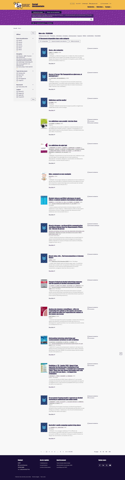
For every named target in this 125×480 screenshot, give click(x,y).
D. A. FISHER (69, 202)
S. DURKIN (71, 342)
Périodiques (49, 23)
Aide (33, 23)
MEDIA (84, 35)
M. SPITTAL (66, 342)
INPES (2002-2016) (53, 234)
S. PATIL (58, 401)
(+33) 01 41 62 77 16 (24, 469)
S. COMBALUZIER (70, 149)
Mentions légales (35, 476)
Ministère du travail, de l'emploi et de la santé (67, 232)
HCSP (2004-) (52, 316)
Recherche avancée (41, 23)
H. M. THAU (58, 202)
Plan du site (43, 476)
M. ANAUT (58, 147)
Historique (85, 3)
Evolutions (52, 365)
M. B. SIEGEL (63, 285)
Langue (18, 89)
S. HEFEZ (56, 52)
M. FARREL (51, 102)
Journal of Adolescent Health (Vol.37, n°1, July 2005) (64, 203)
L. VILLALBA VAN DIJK (71, 401)
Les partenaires (43, 465)
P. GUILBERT (62, 376)
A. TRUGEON (69, 376)
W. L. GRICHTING (59, 427)
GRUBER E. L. (52, 202)
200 (110, 451)
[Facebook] (100, 465)
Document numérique (93, 122)
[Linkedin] (103, 465)
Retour (19, 28)
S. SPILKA (57, 123)
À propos (107, 7)
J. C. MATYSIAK (52, 78)
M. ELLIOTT (63, 401)
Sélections (99, 7)
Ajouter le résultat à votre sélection (59, 41)
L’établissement (44, 463)
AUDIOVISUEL (90, 35)
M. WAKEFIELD (59, 342)
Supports (79, 35)
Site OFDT (78, 3)
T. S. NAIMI (51, 285)
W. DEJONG (69, 285)
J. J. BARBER (52, 427)
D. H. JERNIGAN (77, 285)
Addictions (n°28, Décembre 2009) (60, 261)
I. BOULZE (57, 149)
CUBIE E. (51, 52)
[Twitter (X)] (106, 465)
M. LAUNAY (69, 150)
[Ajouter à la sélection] (88, 48)
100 (106, 451)
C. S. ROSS (57, 285)
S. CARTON (62, 149)
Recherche (91, 7)
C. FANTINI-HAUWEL (79, 149)
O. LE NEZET (52, 123)
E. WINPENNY (52, 401)
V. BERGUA (64, 147)
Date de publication (22, 38)
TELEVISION (97, 35)
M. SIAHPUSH (52, 342)
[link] (41, 452)
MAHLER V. (51, 176)
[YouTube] (110, 465)
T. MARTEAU (52, 403)
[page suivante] (63, 452)
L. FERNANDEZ (52, 147)
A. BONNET (78, 147)
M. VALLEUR (65, 152)
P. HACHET (63, 150)
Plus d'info (51, 63)
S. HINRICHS (80, 401)
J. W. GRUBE (76, 202)
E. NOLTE (57, 403)
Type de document (21, 71)
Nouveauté (19, 85)
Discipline (19, 54)
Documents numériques (94, 225)
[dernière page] (66, 452)
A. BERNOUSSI (71, 147)
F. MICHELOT (52, 376)
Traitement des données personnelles (23, 476)
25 (100, 451)
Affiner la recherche (75, 41)
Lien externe (91, 121)
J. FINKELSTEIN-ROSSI (54, 150)
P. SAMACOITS (57, 152)
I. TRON (57, 376)
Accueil (15, 28)
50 (103, 451)
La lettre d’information (45, 467)
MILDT (80, 232)
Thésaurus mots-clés (44, 35)
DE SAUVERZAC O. (61, 78)
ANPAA (50, 260)
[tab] (38, 12)
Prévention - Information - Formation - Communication (63, 35)
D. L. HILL (64, 202)
